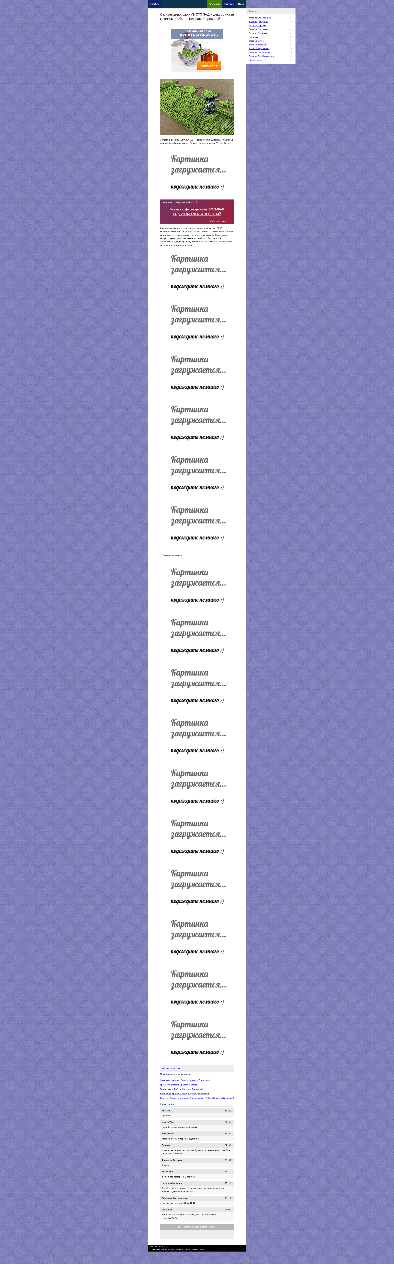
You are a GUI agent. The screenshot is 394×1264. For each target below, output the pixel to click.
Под (229, 4)
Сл (214, 4)
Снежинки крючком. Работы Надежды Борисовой (185, 1080)
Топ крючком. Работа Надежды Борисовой (181, 1089)
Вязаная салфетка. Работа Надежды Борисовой (184, 1093)
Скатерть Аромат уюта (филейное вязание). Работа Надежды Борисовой (197, 1098)
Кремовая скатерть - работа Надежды (179, 1084)
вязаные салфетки (171, 1068)
